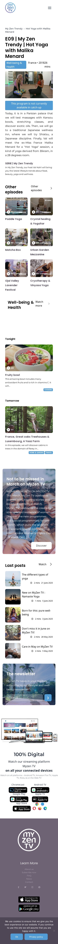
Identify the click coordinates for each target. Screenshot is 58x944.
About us (29, 869)
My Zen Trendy (14, 28)
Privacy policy (36, 936)
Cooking (48, 390)
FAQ (29, 875)
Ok (16, 936)
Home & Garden (36, 452)
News (29, 879)
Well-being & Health (14, 64)
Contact (29, 882)
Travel (49, 452)
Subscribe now (29, 872)
